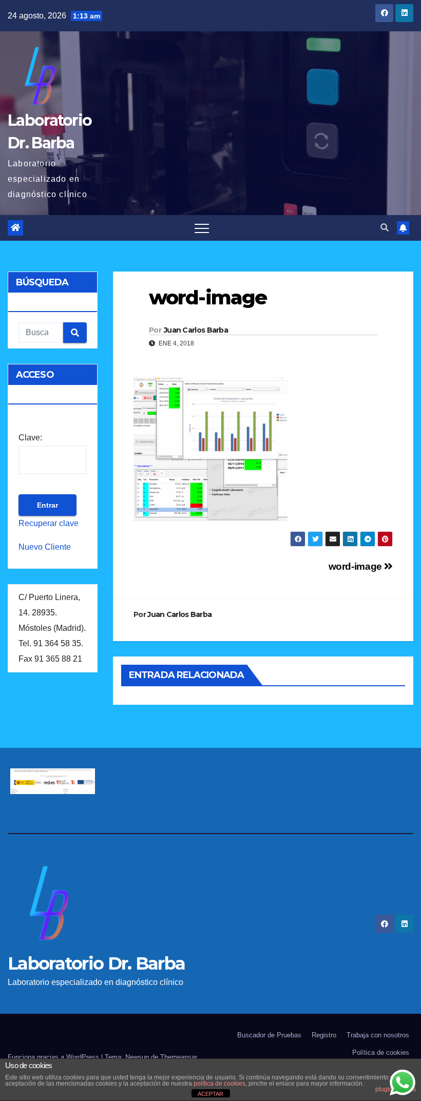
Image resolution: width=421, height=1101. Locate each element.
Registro (324, 1035)
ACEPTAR (210, 1094)
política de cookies (219, 1083)
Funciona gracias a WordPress (54, 1057)
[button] (384, 227)
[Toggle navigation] (202, 228)
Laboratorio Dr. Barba (96, 963)
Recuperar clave (48, 523)
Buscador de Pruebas (269, 1035)
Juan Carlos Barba (196, 330)
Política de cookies (380, 1052)
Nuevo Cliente (44, 547)
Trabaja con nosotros (378, 1035)
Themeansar (178, 1057)
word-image (357, 566)
